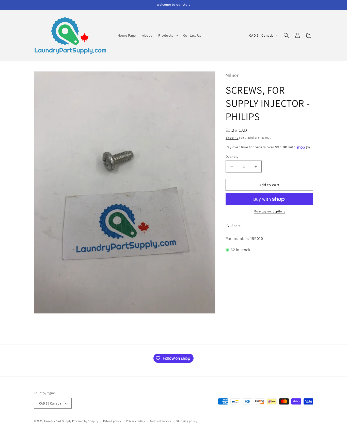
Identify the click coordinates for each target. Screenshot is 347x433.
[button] (167, 35)
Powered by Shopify (85, 421)
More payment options (269, 211)
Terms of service (160, 421)
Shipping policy (186, 421)
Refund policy (112, 421)
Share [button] (236, 225)
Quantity (232, 156)
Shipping (232, 137)
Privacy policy (135, 421)
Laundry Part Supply (58, 421)
